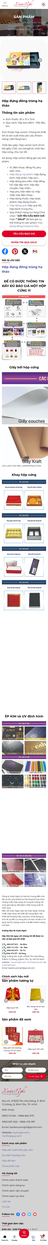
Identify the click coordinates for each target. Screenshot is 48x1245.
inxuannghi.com (19, 962)
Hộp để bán (8, 1160)
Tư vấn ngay (34, 1076)
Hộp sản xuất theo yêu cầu (17, 1150)
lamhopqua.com (12, 1136)
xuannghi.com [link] (9, 965)
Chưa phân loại (10, 1166)
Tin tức (6, 1206)
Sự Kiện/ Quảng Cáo (13, 1155)
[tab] (9, 87)
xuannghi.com (21, 1132)
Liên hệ (6, 1201)
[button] (5, 4)
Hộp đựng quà (18, 205)
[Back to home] (24, 4)
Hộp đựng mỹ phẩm (21, 174)
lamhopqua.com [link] (35, 962)
